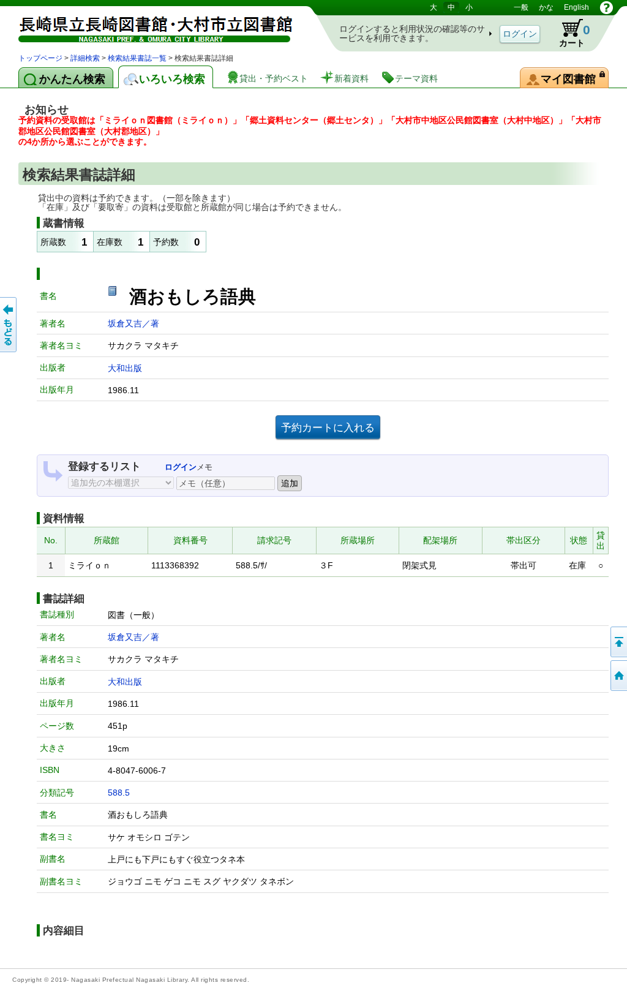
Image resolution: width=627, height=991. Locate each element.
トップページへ (618, 675)
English (576, 7)
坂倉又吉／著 (133, 323)
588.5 (119, 792)
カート (568, 33)
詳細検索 (85, 58)
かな (546, 7)
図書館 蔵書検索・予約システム (147, 26)
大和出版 (125, 368)
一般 (521, 7)
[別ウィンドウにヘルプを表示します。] (606, 7)
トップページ (40, 58)
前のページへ (9, 324)
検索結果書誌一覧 (137, 58)
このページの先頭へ (618, 642)
